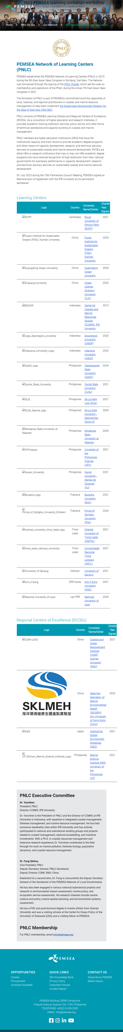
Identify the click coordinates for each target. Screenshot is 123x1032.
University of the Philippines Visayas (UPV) (92, 457)
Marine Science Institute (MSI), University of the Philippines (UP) (98, 767)
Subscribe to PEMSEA (100, 977)
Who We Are (28, 24)
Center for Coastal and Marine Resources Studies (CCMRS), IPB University (92, 317)
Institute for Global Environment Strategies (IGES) (97, 739)
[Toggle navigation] (112, 6)
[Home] (21, 6)
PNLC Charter (71, 84)
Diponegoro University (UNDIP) (91, 339)
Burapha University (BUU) (90, 498)
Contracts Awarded (21, 984)
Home (9, 24)
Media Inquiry (95, 981)
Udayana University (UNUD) (90, 354)
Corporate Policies (59, 984)
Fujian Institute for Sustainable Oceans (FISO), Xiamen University (91, 249)
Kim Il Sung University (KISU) (91, 585)
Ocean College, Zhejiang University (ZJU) (90, 290)
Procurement (18, 981)
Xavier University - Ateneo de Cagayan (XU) (91, 480)
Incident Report (57, 988)
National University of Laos (92, 600)
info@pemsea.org (63, 934)
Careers (15, 977)
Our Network (50, 24)
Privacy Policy (57, 981)
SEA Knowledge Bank (61, 977)
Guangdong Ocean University (91, 271)
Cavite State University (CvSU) (91, 388)
